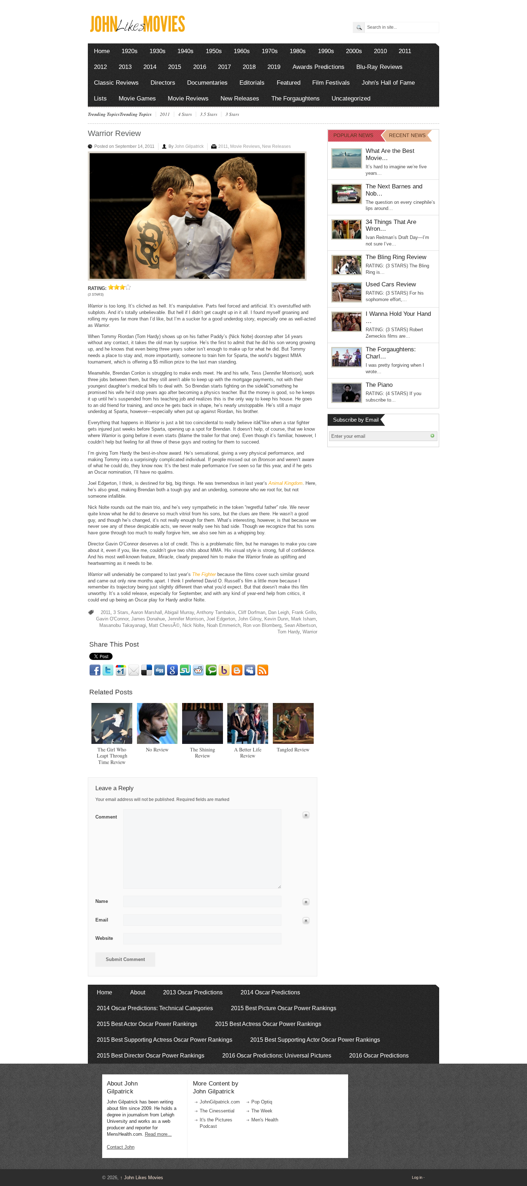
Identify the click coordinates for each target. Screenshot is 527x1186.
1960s (242, 51)
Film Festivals (331, 82)
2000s (354, 51)
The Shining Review (202, 752)
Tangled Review (293, 749)
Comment (106, 816)
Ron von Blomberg (262, 625)
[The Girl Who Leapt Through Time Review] (111, 723)
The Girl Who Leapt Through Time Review (112, 756)
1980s (298, 51)
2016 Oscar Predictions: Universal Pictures (276, 1056)
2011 (405, 51)
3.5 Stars (208, 114)
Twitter (108, 670)
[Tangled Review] (293, 723)
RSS (263, 670)
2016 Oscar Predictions (379, 1056)
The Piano (379, 384)
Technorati (211, 670)
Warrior (310, 631)
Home (102, 51)
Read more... (158, 1134)
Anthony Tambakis (215, 612)
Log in (417, 1177)
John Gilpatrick (189, 146)
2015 (174, 67)
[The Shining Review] (202, 723)
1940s (185, 51)
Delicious (146, 670)
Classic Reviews (116, 82)
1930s (157, 51)
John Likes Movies (141, 1177)
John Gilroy (249, 619)
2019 (273, 67)
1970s (270, 51)
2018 (249, 67)
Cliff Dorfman (251, 612)
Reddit (198, 670)
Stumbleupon (185, 670)
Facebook (95, 670)
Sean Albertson (300, 625)
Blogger (237, 670)
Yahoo (224, 670)
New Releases (239, 98)
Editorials (252, 82)
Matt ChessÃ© (164, 625)
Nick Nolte (193, 625)
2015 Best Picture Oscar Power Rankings (283, 1008)
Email (133, 670)
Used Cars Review (391, 284)
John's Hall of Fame (388, 82)
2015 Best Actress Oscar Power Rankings (268, 1024)
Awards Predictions (319, 67)
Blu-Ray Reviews (379, 67)
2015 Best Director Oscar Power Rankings (150, 1056)
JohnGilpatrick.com (220, 1102)
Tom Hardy (288, 631)
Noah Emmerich (223, 625)
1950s (214, 51)
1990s (326, 51)
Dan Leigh (278, 612)
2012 (100, 67)
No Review (157, 749)
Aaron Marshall (146, 612)
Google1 (121, 670)
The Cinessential (217, 1111)
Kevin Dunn (276, 619)
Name (101, 901)
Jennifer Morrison (186, 619)
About (137, 992)
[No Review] (157, 723)
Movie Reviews (188, 98)
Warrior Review (114, 133)
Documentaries (207, 82)
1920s (130, 51)
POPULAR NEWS (353, 135)
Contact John (120, 1147)
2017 (224, 67)
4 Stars (185, 114)
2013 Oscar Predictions (193, 992)
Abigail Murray (179, 612)
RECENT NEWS (407, 135)
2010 (380, 51)
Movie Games (137, 98)
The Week (261, 1111)
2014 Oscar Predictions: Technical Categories (155, 1008)
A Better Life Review (247, 752)
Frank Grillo (304, 612)
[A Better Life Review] (247, 723)
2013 (125, 67)
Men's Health (264, 1119)
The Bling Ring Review (396, 257)
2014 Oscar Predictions (270, 992)
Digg (159, 670)
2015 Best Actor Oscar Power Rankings (147, 1024)
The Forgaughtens (295, 98)
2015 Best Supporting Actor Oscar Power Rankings (315, 1040)
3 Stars (232, 114)
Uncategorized (351, 98)
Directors (163, 82)
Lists (100, 98)
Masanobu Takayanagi (122, 625)
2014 (149, 67)
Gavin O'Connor (112, 619)
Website (104, 938)
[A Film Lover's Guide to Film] (137, 30)
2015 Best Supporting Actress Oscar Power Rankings (164, 1040)
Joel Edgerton (220, 619)
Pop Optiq (261, 1102)
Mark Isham (303, 619)
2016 (199, 67)
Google (172, 670)
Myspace (250, 670)
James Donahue (148, 619)
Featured (288, 82)
